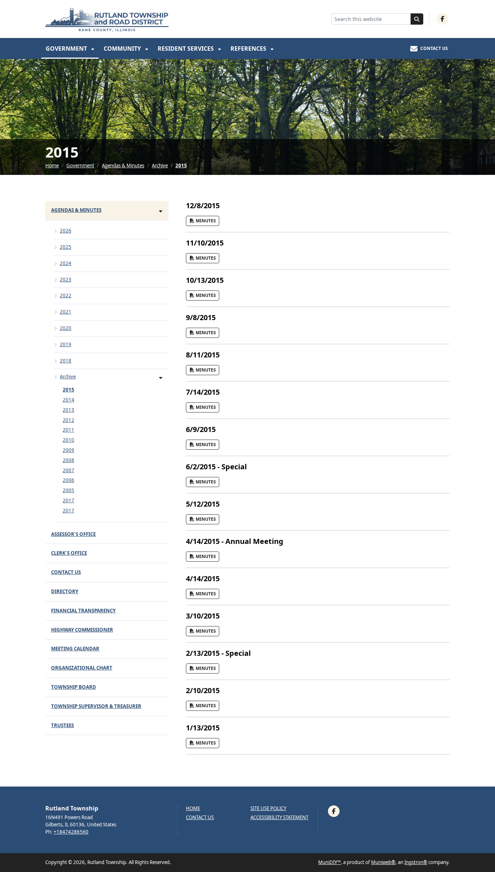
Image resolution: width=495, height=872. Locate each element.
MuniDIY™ (329, 862)
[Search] (417, 19)
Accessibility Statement (279, 817)
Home (52, 165)
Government (67, 49)
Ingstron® (415, 862)
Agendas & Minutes (123, 165)
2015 (181, 165)
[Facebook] (442, 19)
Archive (160, 165)
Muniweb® (383, 862)
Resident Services (186, 49)
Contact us (200, 817)
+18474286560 (71, 832)
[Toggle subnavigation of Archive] (161, 377)
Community (123, 49)
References (249, 49)
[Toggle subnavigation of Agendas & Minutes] (161, 211)
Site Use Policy (268, 808)
